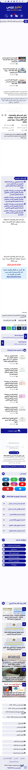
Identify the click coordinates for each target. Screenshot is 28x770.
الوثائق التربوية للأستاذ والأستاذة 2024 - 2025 (14, 712)
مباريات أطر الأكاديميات (8, 320)
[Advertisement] (14, 39)
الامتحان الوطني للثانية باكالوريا (17, 530)
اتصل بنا (16, 758)
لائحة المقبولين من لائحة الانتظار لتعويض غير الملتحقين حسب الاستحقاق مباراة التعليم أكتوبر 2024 (14, 185)
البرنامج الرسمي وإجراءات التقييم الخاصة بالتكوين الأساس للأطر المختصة (13, 212)
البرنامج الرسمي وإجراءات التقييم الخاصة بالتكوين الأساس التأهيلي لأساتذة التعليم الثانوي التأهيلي (13, 206)
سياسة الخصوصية (14, 761)
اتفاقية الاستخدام (8, 758)
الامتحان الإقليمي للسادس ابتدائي (16, 509)
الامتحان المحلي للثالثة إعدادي (17, 514)
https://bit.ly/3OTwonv (14, 276)
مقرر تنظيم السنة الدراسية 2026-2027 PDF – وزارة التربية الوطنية (10, 70)
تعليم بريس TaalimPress (14, 768)
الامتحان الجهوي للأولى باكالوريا (17, 525)
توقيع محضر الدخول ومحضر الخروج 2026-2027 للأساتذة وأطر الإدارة (10, 59)
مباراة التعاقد (21, 320)
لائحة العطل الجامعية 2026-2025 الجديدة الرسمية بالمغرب (14, 633)
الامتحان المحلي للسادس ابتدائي (17, 503)
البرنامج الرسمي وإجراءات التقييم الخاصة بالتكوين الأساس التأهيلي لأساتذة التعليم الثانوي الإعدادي (13, 199)
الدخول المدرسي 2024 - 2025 (16, 705)
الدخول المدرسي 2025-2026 (17, 466)
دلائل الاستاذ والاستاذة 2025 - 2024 (15, 717)
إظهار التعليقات (12, 431)
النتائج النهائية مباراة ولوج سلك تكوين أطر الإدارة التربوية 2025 (14, 648)
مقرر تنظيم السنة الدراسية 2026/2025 (14, 455)
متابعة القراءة (6, 466)
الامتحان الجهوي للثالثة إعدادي (17, 520)
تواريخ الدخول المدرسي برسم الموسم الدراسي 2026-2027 (11, 81)
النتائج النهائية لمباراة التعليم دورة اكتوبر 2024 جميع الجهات (10, 420)
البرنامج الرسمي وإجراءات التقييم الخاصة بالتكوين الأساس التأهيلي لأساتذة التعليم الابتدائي (13, 192)
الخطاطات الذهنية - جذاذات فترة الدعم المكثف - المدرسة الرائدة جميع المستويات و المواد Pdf (14, 617)
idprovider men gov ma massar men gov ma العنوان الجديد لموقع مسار (14, 693)
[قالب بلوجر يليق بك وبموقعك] (22, 765)
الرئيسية (22, 758)
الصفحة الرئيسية (23, 91)
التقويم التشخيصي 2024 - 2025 (16, 708)
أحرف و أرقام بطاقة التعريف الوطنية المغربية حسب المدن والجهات (14, 678)
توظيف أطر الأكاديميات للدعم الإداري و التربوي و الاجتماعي (13, 316)
